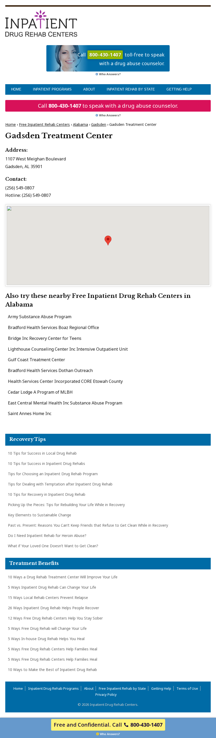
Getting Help (179, 89)
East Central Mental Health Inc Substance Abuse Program (65, 403)
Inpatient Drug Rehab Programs (53, 688)
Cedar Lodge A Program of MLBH (40, 392)
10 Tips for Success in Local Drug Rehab (42, 453)
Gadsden (98, 124)
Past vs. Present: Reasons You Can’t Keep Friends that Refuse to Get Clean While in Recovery (88, 525)
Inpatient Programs (52, 89)
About (89, 89)
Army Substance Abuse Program (39, 317)
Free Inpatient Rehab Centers (44, 124)
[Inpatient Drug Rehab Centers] (41, 23)
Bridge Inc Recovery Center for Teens (44, 338)
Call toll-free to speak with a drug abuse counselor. (120, 58)
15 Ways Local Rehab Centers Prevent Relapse (48, 597)
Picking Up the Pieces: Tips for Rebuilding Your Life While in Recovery (66, 504)
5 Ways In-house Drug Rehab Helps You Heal (46, 638)
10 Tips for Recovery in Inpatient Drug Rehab (46, 494)
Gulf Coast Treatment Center (36, 360)
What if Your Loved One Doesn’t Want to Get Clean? (53, 545)
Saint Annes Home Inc (29, 413)
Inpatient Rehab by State (131, 89)
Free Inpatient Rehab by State (122, 688)
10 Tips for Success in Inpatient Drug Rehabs (46, 463)
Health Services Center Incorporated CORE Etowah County (65, 381)
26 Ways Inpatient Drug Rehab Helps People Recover (53, 607)
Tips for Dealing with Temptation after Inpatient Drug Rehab (60, 484)
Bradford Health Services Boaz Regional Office (53, 327)
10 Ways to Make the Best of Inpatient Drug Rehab (52, 669)
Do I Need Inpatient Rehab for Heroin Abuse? (47, 535)
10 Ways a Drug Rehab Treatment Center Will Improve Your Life (62, 576)
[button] (108, 240)
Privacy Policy (106, 694)
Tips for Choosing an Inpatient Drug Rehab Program (53, 473)
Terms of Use (187, 688)
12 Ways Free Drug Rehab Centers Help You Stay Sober (55, 618)
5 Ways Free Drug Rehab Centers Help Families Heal (52, 648)
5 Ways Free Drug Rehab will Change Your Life (47, 628)
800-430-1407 (64, 105)
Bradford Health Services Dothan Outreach (50, 370)
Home (16, 89)
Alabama (80, 124)
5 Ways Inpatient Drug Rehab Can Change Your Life (52, 587)
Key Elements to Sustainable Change (39, 514)
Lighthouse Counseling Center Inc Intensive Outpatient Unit (68, 349)
